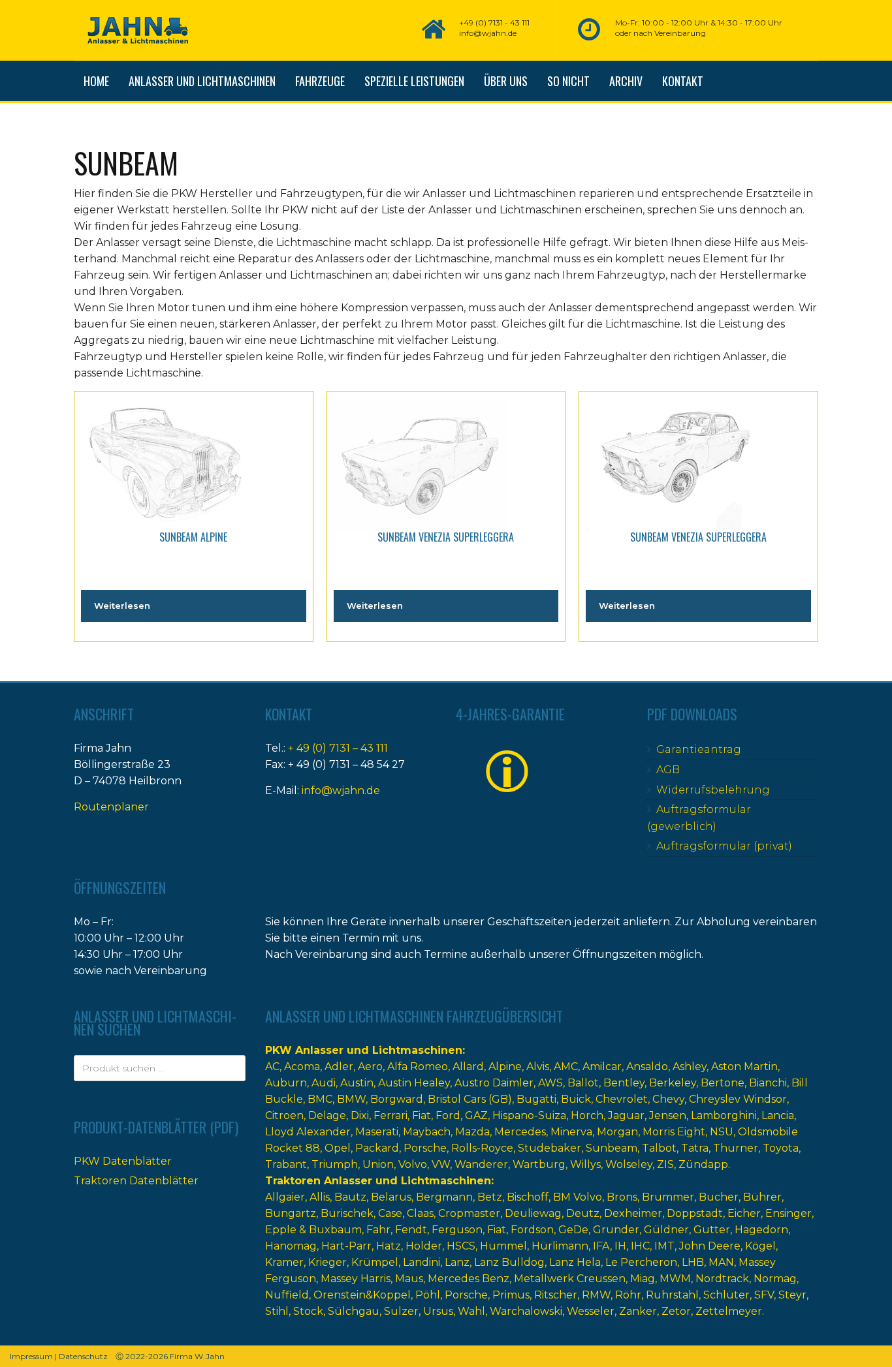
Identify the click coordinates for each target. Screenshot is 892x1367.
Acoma (302, 1066)
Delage (327, 1115)
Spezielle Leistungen (414, 80)
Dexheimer (633, 1213)
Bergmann (444, 1197)
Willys (585, 1164)
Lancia (777, 1115)
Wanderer (481, 1164)
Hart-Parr (346, 1246)
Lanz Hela (575, 1262)
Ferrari (390, 1115)
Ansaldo (647, 1066)
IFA (601, 1246)
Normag (775, 1278)
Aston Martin (744, 1066)
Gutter (711, 1229)
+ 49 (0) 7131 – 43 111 (338, 748)
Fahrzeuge (320, 80)
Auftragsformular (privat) (724, 846)
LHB (693, 1262)
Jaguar (626, 1115)
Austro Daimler (494, 1083)
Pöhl (427, 1295)
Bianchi (768, 1083)
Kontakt (682, 80)
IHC (640, 1246)
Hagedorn (761, 1229)
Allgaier (285, 1197)
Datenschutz (83, 1356)
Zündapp (703, 1164)
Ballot (583, 1083)
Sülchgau (353, 1311)
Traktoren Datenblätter (136, 1181)
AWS (550, 1083)
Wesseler (590, 1311)
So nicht (568, 80)
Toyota (781, 1148)
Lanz (457, 1262)
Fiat (421, 1115)
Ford (448, 1115)
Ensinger (788, 1213)
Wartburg (539, 1164)
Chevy (668, 1099)
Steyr (792, 1295)
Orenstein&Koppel (362, 1295)
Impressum (31, 1356)
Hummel (503, 1246)
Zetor (676, 1311)
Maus (409, 1278)
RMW (596, 1295)
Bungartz (290, 1213)
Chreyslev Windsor (738, 1099)
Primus (511, 1295)
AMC (566, 1066)
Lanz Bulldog (509, 1262)
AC (272, 1066)
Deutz (582, 1213)
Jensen (667, 1115)
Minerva (571, 1132)
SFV (764, 1295)
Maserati (376, 1132)
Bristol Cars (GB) (470, 1099)
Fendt (411, 1229)
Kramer (284, 1262)
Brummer (668, 1197)
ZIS (665, 1164)
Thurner (735, 1148)
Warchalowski (526, 1311)
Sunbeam (611, 1148)
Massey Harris (355, 1278)
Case (390, 1213)
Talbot (659, 1148)
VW (441, 1164)
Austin (357, 1083)
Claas (420, 1213)
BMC (320, 1099)
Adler (339, 1066)
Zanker (638, 1311)
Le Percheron (641, 1262)
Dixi (360, 1115)
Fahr (378, 1229)
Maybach (427, 1132)
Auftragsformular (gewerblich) (699, 818)
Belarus (391, 1197)
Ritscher (555, 1295)
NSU (721, 1132)
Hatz (388, 1246)
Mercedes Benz (468, 1278)
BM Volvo (577, 1197)
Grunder (616, 1229)
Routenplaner (111, 807)
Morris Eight (674, 1132)
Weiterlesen (122, 605)
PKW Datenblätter (123, 1161)
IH (620, 1246)
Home (96, 80)
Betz (489, 1197)
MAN (721, 1262)
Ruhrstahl (672, 1295)
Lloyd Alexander (308, 1132)
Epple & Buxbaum (313, 1229)
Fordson (532, 1229)
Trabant (286, 1164)
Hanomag (291, 1246)
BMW (351, 1099)
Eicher (744, 1213)
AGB (668, 769)
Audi (323, 1083)
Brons (622, 1197)
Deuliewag (533, 1213)
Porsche (425, 1148)
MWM (675, 1278)
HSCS (461, 1246)
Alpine (505, 1066)
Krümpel (374, 1262)
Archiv (626, 80)
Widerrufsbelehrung (713, 790)
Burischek (347, 1213)
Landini (421, 1262)
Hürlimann (560, 1246)
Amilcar (602, 1066)
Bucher (719, 1197)
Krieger (327, 1262)
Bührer (762, 1197)
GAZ (476, 1115)
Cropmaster (469, 1213)
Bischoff (528, 1197)
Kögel (760, 1246)
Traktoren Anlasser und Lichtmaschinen (378, 1181)
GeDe (573, 1229)
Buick (576, 1099)
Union (378, 1164)
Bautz (350, 1197)
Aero (370, 1066)
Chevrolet (622, 1099)
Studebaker (549, 1148)
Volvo (412, 1164)
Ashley (690, 1066)
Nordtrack (722, 1278)
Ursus (438, 1311)
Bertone (722, 1083)
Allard (468, 1066)
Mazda (472, 1132)
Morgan (617, 1132)
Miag (642, 1278)
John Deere (710, 1246)
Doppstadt (695, 1213)
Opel (338, 1148)
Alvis (537, 1066)
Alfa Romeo (417, 1066)
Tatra (695, 1148)
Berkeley (672, 1083)
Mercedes (520, 1132)
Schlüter (726, 1295)
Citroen (284, 1115)
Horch (587, 1115)
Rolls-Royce (482, 1148)
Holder (424, 1246)
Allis (320, 1197)
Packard (377, 1148)
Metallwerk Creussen (570, 1278)
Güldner (666, 1229)
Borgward (396, 1099)
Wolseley (628, 1164)
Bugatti (536, 1099)
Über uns (506, 80)
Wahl (471, 1311)
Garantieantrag (698, 749)
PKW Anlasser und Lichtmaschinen (363, 1050)
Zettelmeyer (728, 1311)
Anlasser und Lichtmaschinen (202, 80)
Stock (308, 1311)
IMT (664, 1246)
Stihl (277, 1311)
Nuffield (287, 1295)
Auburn (286, 1083)
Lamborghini (724, 1115)
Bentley (624, 1083)
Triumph (334, 1164)
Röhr (628, 1295)
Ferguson (457, 1229)
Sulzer (401, 1311)
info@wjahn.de (341, 790)
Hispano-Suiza (529, 1115)
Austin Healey (414, 1083)
